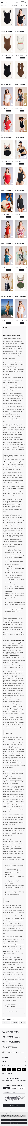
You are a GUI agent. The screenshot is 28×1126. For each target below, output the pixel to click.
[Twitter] (14, 1069)
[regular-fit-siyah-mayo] (21, 17)
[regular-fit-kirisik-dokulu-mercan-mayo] (7, 229)
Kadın (6, 1088)
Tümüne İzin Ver (14, 1123)
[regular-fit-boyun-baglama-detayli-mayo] (7, 255)
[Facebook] (9, 1069)
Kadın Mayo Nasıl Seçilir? (12, 1011)
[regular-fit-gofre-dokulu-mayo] (7, 96)
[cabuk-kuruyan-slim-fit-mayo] (7, 123)
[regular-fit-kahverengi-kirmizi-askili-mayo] (7, 202)
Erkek (14, 1088)
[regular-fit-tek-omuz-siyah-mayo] (21, 149)
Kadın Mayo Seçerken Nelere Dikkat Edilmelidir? (13, 1005)
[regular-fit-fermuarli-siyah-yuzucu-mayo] (21, 202)
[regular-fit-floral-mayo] (21, 255)
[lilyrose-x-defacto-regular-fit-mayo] (7, 17)
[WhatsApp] (4, 1069)
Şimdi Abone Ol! (14, 1105)
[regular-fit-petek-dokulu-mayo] (21, 123)
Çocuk (21, 1088)
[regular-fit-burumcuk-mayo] (21, 176)
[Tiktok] (24, 1069)
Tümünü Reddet (14, 1120)
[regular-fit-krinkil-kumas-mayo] (21, 308)
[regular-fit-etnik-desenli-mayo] (21, 229)
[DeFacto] (8, 2)
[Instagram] (19, 1069)
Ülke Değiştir (8, 1073)
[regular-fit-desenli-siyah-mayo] (21, 96)
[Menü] (2, 2)
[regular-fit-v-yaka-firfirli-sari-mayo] (7, 308)
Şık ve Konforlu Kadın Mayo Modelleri (11, 330)
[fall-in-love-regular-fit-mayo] (7, 282)
